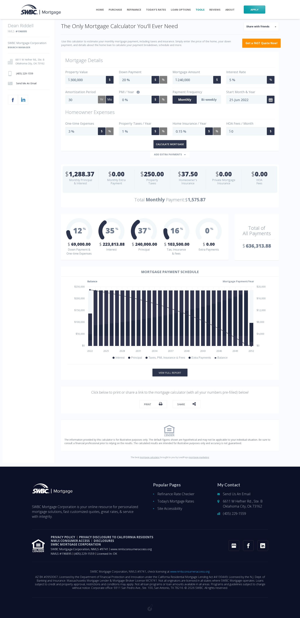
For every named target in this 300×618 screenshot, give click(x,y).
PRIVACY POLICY (63, 537)
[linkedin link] (262, 545)
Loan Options (181, 9)
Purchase (115, 9)
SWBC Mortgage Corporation (76, 544)
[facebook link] (248, 545)
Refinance (134, 9)
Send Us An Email (237, 494)
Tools (200, 9)
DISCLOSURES (104, 541)
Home (100, 9)
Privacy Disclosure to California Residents (116, 537)
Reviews (214, 9)
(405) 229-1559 (234, 513)
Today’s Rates (156, 9)
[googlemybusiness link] (234, 545)
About (230, 9)
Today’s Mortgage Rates (175, 501)
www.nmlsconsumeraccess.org (131, 549)
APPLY (255, 9)
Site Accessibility (169, 508)
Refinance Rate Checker (175, 494)
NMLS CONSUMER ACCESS (70, 541)
